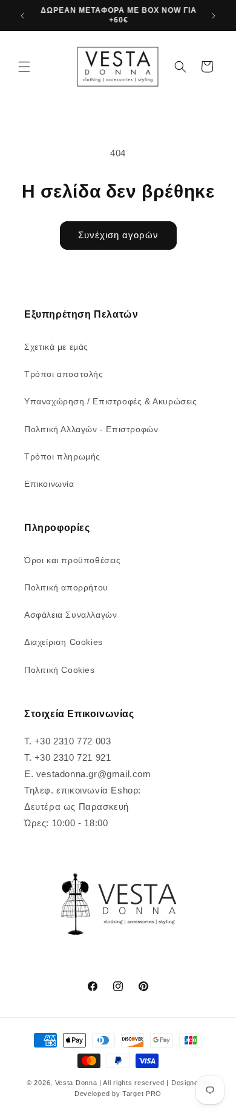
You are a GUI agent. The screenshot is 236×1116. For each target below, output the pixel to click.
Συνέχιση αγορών (118, 235)
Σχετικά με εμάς (56, 347)
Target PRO (142, 1093)
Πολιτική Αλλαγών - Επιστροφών (91, 429)
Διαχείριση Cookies (63, 642)
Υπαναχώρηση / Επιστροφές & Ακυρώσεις (110, 401)
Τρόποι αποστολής (63, 374)
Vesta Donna (77, 1082)
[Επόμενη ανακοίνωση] (213, 15)
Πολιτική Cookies (59, 670)
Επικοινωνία (49, 484)
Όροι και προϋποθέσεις (72, 560)
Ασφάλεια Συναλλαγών (70, 615)
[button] (24, 66)
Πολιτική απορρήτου (66, 587)
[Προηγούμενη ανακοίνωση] (22, 15)
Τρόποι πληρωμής (62, 456)
